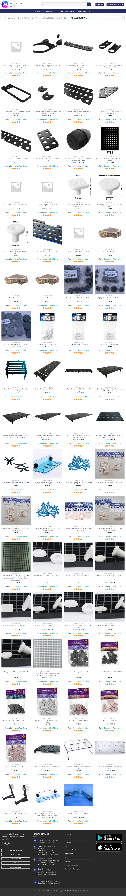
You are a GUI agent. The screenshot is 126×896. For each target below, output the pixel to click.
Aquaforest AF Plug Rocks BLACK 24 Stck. (16, 720)
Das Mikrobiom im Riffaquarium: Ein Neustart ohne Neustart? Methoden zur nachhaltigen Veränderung (49, 872)
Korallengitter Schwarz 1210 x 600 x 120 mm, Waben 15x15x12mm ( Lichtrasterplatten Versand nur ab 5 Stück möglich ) (16, 577)
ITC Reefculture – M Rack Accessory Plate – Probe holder (78, 66)
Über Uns (67, 835)
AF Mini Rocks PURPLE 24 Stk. (110, 720)
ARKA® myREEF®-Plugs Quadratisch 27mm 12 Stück (78, 206)
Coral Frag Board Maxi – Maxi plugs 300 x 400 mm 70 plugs (16, 66)
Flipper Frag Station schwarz (47, 205)
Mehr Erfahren (6, 839)
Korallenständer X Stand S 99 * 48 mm (16, 482)
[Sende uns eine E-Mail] (8, 843)
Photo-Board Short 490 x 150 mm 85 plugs (47, 390)
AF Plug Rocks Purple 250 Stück (78, 251)
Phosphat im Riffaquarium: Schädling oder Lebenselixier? (49, 882)
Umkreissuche (84, 11)
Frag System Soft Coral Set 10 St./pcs (78, 298)
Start (37, 11)
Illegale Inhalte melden (72, 869)
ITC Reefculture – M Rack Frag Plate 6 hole (47, 159)
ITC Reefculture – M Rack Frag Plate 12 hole (16, 159)
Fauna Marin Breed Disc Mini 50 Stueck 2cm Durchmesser (47, 529)
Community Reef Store (18, 73)
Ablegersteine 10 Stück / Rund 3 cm (109, 625)
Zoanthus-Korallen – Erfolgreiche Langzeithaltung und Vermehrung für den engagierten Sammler (48, 861)
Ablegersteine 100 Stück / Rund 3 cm (47, 625)
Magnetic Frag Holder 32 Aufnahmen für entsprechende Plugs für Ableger (47, 814)
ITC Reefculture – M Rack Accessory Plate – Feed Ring (16, 112)
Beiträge (67, 861)
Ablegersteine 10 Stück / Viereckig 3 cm (79, 575)
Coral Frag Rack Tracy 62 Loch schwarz (47, 767)
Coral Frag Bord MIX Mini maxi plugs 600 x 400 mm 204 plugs (109, 436)
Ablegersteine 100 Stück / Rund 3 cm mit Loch (78, 626)
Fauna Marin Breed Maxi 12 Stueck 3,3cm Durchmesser (110, 483)
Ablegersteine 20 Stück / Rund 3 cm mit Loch (47, 576)
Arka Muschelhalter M (16, 298)
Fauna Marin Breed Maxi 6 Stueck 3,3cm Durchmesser (16, 529)
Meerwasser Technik (28, 17)
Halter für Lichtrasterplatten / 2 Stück (16, 813)
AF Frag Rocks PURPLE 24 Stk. (16, 767)
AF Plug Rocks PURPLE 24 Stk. (78, 720)
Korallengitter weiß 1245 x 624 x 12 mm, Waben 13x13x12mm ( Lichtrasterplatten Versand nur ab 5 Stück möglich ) (47, 673)
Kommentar (41, 876)
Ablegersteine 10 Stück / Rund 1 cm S (16, 672)
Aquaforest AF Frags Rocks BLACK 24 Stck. (78, 673)
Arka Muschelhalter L (47, 298)
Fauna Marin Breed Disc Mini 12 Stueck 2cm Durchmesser (78, 529)
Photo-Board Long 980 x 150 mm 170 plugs (78, 390)
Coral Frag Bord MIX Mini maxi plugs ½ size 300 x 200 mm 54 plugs (16, 436)
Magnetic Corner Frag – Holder (78, 813)
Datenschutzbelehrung (72, 850)
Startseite (7, 17)
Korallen (47, 11)
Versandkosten (83, 891)
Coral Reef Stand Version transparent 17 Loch (110, 767)
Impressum (68, 854)
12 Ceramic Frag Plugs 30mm (78, 344)
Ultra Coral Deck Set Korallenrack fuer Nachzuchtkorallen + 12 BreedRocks (47, 483)
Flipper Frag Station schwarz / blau (16, 205)
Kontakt (67, 838)
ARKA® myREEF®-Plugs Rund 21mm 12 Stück (16, 252)
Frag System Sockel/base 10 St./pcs (16, 344)
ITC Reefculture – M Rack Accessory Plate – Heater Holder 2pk (109, 66)
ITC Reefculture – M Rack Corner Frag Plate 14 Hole (109, 112)
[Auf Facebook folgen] (3, 843)
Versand (67, 842)
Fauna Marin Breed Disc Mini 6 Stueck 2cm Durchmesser (110, 529)
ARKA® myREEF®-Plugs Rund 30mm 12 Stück (110, 206)
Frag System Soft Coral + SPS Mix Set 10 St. (110, 299)
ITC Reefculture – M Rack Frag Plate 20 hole (78, 112)
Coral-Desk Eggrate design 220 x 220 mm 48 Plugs (16, 390)
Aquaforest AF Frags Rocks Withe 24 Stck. (47, 721)
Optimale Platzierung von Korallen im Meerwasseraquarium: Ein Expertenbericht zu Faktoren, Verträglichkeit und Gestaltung (49, 850)
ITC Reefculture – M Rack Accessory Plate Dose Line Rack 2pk (47, 112)
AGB (66, 857)
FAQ (65, 846)
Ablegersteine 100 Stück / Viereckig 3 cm (16, 625)
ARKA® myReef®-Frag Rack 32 (47, 251)
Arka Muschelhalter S (110, 251)
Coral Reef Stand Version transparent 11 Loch (78, 767)
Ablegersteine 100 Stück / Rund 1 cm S (109, 575)
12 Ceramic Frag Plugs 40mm (47, 344)
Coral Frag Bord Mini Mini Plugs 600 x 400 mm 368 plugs (47, 436)
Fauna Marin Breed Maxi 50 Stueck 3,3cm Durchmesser (78, 483)
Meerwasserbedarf (65, 11)
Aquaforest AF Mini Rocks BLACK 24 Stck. (109, 672)
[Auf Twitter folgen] (5, 843)
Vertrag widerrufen (71, 865)
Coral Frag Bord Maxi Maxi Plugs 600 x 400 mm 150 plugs (78, 436)
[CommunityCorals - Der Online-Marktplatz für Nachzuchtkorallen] (19, 4)
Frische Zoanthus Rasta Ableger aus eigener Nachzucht (49, 841)
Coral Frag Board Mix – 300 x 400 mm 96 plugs (109, 159)
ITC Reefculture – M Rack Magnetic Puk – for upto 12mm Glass (78, 159)
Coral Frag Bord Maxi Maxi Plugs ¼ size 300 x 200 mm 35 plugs (110, 390)
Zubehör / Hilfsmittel (55, 17)
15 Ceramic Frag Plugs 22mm (109, 344)
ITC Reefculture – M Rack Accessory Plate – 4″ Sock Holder (47, 66)
